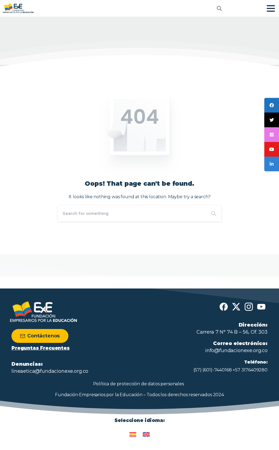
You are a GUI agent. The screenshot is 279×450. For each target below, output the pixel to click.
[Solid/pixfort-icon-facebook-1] (223, 306)
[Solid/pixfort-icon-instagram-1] (248, 306)
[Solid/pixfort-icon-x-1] (236, 306)
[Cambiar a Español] (133, 432)
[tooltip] (271, 105)
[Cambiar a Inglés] (146, 432)
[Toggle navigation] (270, 8)
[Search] (214, 213)
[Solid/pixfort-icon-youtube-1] (261, 306)
